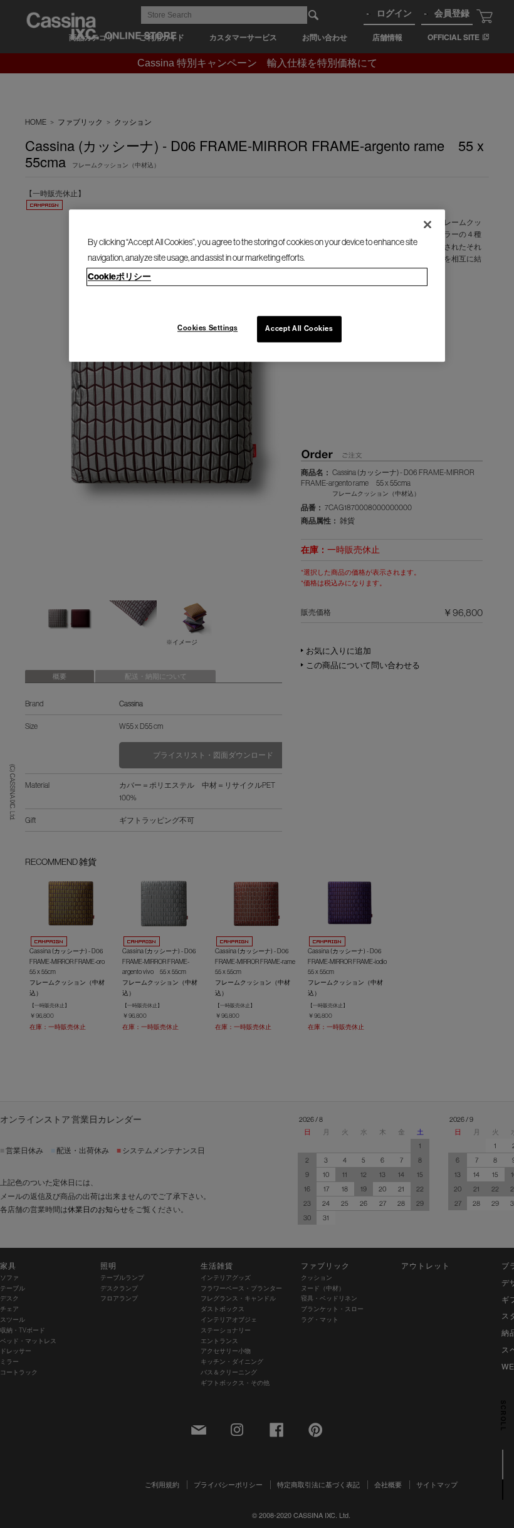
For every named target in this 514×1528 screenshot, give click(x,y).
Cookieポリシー (119, 276)
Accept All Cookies (299, 329)
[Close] (427, 224)
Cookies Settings (207, 328)
